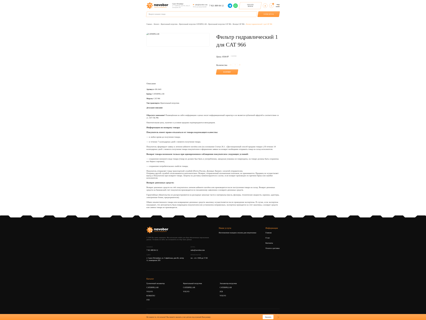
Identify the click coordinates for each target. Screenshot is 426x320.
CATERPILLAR (152, 287)
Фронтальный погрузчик (192, 283)
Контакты (269, 243)
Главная (268, 233)
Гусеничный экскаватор (155, 283)
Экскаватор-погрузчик (228, 283)
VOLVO (149, 291)
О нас (267, 238)
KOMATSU (150, 296)
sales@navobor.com (198, 250)
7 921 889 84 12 (216, 5)
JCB (148, 300)
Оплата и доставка (272, 248)
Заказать (268, 317)
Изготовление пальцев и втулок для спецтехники (237, 233)
